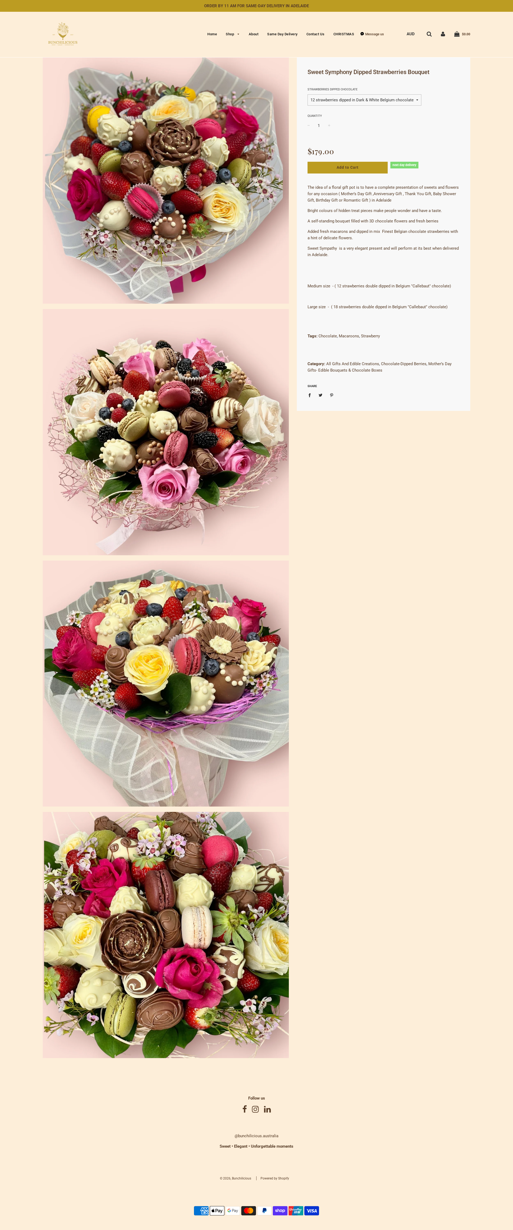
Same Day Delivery (282, 34)
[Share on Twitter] (321, 395)
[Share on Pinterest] (332, 395)
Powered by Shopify (275, 1178)
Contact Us (315, 34)
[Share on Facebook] (311, 395)
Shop (230, 34)
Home (212, 34)
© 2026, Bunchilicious (235, 1178)
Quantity (315, 116)
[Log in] (443, 34)
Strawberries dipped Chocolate (332, 89)
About (254, 34)
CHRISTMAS (343, 34)
